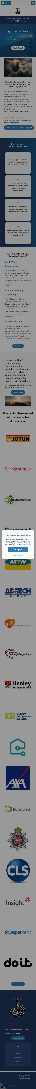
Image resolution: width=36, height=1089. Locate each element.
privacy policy (26, 544)
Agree (19, 549)
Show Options (18, 555)
